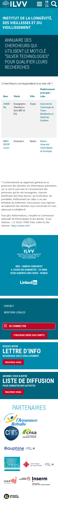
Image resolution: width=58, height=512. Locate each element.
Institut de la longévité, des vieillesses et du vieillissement (27, 23)
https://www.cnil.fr (20, 225)
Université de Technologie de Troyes (47, 107)
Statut (17, 96)
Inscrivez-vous (13, 362)
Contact (9, 306)
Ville (32, 96)
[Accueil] (16, 4)
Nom (5, 96)
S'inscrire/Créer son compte (29, 335)
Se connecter (17, 326)
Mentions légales (14, 312)
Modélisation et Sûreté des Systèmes (46, 117)
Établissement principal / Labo (47, 93)
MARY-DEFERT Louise (6, 144)
